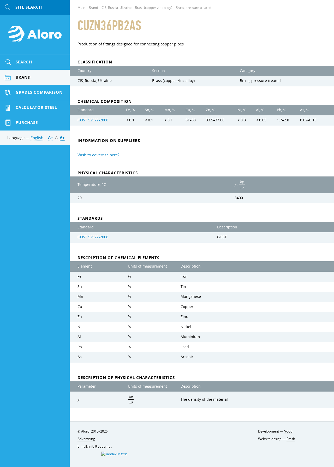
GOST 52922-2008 (92, 120)
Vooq (288, 431)
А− (50, 137)
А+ (62, 137)
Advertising (86, 438)
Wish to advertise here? (98, 154)
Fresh (291, 438)
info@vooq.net (100, 446)
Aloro (35, 37)
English (37, 137)
